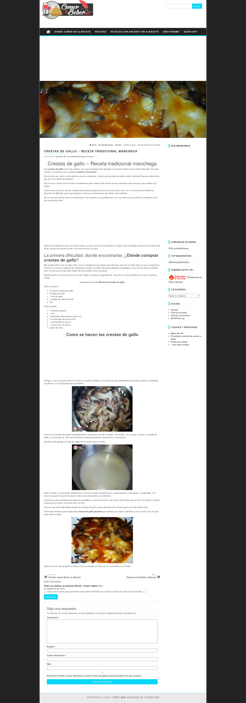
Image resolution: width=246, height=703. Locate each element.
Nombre (51, 646)
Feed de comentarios (180, 315)
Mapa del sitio (177, 333)
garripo (60, 156)
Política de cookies (179, 341)
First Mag (119, 697)
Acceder (174, 309)
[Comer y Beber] (48, 31)
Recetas (100, 31)
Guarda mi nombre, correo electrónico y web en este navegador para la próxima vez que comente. (94, 675)
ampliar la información (87, 171)
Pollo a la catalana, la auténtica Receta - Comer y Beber (71, 585)
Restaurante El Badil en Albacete (141, 576)
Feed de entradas (179, 312)
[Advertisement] (123, 58)
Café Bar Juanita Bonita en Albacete (64, 576)
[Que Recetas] (176, 281)
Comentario (53, 617)
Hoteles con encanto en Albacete (135, 31)
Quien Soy (190, 31)
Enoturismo (171, 31)
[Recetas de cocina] (177, 277)
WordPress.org (177, 318)
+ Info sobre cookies (180, 344)
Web (49, 664)
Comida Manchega (77, 156)
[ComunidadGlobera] (179, 248)
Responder (51, 596)
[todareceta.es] (194, 277)
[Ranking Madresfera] (179, 261)
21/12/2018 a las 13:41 (54, 588)
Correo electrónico (56, 655)
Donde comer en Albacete (73, 31)
